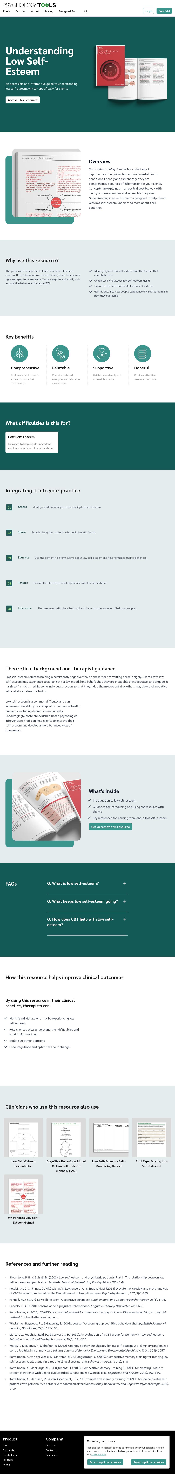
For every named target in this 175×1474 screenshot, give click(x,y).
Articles (21, 11)
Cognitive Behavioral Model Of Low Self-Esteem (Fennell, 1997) (66, 1166)
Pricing (49, 11)
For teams (8, 1459)
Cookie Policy (98, 1454)
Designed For (67, 11)
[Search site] (86, 11)
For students (10, 1454)
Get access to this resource (110, 827)
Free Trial (164, 10)
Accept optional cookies (105, 1462)
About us (51, 1445)
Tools (6, 11)
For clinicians (10, 1450)
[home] (30, 5)
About (35, 11)
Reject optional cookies (148, 1462)
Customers (52, 1454)
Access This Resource (23, 100)
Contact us (52, 1450)
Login (149, 10)
